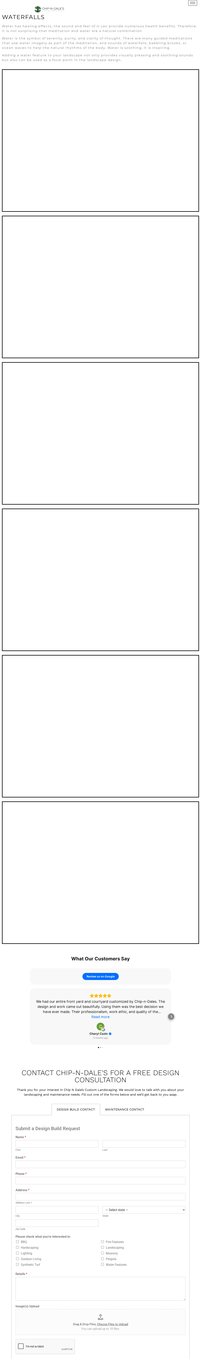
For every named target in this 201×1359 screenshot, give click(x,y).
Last (104, 1149)
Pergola (111, 1259)
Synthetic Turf (30, 1265)
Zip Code (20, 1228)
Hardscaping (29, 1247)
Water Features (116, 1265)
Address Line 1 (24, 1202)
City (18, 1215)
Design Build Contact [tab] (76, 1109)
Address (22, 1190)
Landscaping (115, 1247)
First (18, 1149)
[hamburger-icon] (192, 3)
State (105, 1215)
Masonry (112, 1253)
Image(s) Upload (27, 1306)
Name (21, 1137)
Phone (21, 1174)
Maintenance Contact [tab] (124, 1109)
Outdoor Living (31, 1259)
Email (21, 1157)
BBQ (24, 1242)
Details (21, 1274)
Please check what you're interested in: (43, 1236)
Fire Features (115, 1242)
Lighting (26, 1253)
